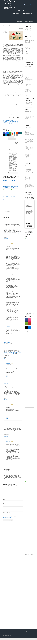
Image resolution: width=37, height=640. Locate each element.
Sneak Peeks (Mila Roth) (29, 116)
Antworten (6, 238)
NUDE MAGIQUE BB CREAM (7, 104)
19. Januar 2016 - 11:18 (8, 470)
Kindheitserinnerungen (29, 157)
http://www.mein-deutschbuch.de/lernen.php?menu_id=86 (11, 325)
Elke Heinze (6, 425)
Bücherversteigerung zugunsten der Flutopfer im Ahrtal (29, 167)
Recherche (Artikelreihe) (29, 47)
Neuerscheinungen (28, 111)
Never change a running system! (8, 125)
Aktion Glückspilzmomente (28, 184)
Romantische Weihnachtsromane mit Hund (29, 75)
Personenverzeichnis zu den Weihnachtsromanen (29, 80)
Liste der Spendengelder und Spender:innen (29, 172)
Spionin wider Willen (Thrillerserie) (28, 103)
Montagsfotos (27, 156)
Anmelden (29, 226)
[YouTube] (29, 323)
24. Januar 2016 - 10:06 (8, 343)
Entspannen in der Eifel (29, 95)
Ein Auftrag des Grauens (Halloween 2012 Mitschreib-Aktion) (29, 187)
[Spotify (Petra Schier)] (26, 323)
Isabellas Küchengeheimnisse (28, 93)
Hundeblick (27, 155)
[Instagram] (29, 320)
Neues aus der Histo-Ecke (29, 40)
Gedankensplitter (28, 154)
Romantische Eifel (28, 91)
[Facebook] (26, 320)
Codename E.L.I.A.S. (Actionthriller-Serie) (28, 105)
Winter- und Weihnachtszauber (28, 78)
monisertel (6, 383)
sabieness (6, 221)
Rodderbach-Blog (28, 90)
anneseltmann (7, 342)
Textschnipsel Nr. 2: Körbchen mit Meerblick (10, 121)
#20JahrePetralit (28, 127)
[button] (4, 133)
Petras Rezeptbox (28, 150)
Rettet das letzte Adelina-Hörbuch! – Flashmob (10, 122)
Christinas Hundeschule (29, 59)
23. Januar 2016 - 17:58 (8, 384)
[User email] (8, 172)
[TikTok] (26, 327)
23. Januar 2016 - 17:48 (10, 442)
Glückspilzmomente (7, 211)
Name (4, 499)
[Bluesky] (29, 327)
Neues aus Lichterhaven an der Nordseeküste (29, 56)
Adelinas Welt (27, 48)
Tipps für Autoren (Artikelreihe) (28, 132)
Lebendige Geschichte (29, 46)
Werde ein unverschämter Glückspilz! (9, 124)
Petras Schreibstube (28, 30)
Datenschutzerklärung (7, 517)
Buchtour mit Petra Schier (29, 31)
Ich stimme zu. (28, 223)
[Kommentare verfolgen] (10, 217)
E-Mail (4, 503)
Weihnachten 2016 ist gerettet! (8, 120)
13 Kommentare (21, 28)
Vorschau (26, 112)
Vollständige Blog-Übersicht (28, 29)
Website (4, 507)
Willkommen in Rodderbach (27, 89)
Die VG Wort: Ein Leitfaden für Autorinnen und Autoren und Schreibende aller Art (29, 135)
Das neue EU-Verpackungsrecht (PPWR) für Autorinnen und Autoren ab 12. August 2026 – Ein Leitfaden (29, 140)
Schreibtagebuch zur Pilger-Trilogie (28, 44)
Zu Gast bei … (27, 160)
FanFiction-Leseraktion (29, 185)
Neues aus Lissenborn (29, 66)
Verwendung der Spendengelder (29, 170)
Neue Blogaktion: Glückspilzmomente (9, 123)
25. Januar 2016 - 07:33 (10, 364)
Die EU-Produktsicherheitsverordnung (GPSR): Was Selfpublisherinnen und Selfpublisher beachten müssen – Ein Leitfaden (29, 146)
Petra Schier (8, 243)
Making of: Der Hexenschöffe (27, 42)
